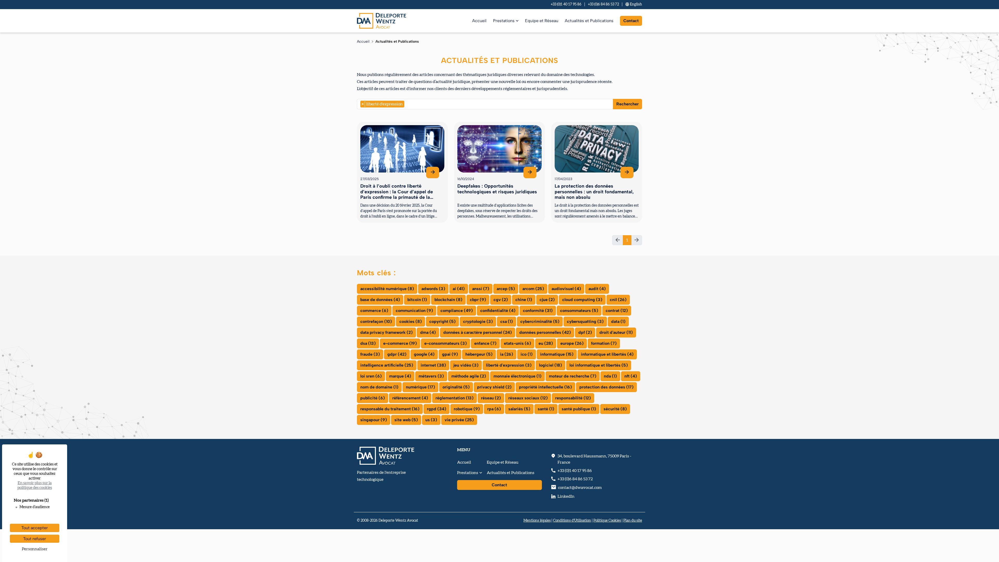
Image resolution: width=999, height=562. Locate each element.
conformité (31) (538, 310)
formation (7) (604, 343)
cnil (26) (618, 299)
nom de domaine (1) (379, 387)
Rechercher (627, 103)
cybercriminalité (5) (539, 321)
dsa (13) (368, 343)
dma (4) (428, 332)
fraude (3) (370, 354)
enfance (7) (485, 343)
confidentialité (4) (497, 310)
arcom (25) (533, 288)
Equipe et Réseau (541, 20)
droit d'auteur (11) (616, 332)
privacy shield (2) (494, 387)
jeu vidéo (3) (465, 365)
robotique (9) (467, 408)
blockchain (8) (448, 299)
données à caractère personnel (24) (477, 332)
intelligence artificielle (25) (386, 365)
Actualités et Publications (589, 20)
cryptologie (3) (478, 321)
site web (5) (406, 419)
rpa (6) (494, 408)
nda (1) (610, 376)
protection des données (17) (606, 387)
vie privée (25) (459, 419)
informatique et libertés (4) (607, 354)
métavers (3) (431, 376)
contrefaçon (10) (376, 321)
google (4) (424, 354)
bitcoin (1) (417, 299)
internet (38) (433, 365)
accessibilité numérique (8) (387, 288)
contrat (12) (617, 310)
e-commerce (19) (400, 343)
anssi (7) (480, 288)
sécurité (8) (615, 408)
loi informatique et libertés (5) (598, 365)
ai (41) (459, 288)
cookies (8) (410, 321)
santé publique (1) (579, 408)
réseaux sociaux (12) (528, 397)
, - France (594, 459)
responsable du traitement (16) (389, 408)
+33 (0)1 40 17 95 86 (566, 4)
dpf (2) (585, 332)
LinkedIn (566, 496)
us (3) (431, 419)
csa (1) (506, 321)
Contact (631, 20)
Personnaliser (35, 549)
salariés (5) (519, 408)
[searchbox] (407, 104)
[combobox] (485, 104)
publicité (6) (372, 397)
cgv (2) (501, 299)
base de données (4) (380, 299)
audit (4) (597, 288)
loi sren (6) (371, 376)
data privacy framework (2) (386, 332)
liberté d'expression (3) (508, 365)
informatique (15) (556, 354)
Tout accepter (34, 527)
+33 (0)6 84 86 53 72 (603, 4)
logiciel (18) (550, 365)
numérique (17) (420, 387)
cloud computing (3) (582, 299)
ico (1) (527, 354)
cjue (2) (547, 299)
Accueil (479, 20)
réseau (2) (491, 397)
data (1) (618, 321)
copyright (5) (442, 321)
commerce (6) (374, 310)
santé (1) (546, 408)
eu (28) (546, 343)
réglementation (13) (454, 397)
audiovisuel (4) (566, 288)
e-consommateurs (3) (445, 343)
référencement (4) (410, 397)
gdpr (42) (396, 354)
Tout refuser (34, 538)
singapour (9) (373, 419)
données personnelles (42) (545, 332)
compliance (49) (456, 310)
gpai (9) (450, 354)
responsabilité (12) (573, 397)
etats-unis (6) (517, 343)
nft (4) (630, 376)
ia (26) (506, 354)
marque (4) (400, 376)
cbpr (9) (478, 299)
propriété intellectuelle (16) (545, 387)
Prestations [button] (467, 473)
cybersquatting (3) (585, 321)
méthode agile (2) (468, 376)
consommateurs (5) (579, 310)
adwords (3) (433, 288)
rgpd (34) (436, 408)
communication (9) (414, 310)
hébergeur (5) (478, 354)
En (635, 4)
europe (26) (572, 343)
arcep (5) (506, 288)
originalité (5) (456, 387)
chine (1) (523, 299)
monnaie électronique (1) (517, 376)
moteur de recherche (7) (572, 376)
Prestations (504, 20)
